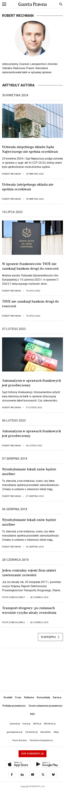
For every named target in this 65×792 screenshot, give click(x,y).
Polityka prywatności (14, 705)
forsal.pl (26, 724)
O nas (18, 697)
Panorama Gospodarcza (41, 740)
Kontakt (8, 697)
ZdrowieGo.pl (31, 732)
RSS (32, 714)
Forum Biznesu (19, 740)
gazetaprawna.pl (14, 732)
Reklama (29, 697)
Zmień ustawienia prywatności (45, 705)
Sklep (56, 732)
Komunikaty (43, 697)
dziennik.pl (15, 724)
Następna (48, 637)
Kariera (57, 697)
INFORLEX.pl (49, 724)
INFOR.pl (37, 724)
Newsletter (45, 732)
